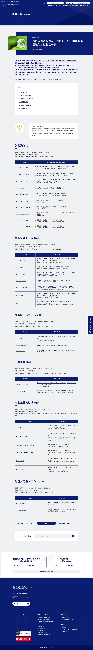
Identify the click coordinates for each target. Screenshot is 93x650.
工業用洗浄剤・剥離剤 (44, 619)
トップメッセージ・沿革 (22, 624)
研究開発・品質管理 (21, 621)
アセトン (47, 169)
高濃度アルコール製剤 (26, 98)
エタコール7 (19, 338)
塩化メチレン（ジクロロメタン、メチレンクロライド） (50, 166)
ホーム (13, 18)
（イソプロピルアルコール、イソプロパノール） (52, 350)
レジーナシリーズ (43, 249)
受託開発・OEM (42, 628)
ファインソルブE (20, 260)
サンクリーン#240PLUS (22, 437)
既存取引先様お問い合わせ (68, 619)
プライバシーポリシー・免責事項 (69, 629)
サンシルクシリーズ (60, 413)
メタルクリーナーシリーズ (31, 156)
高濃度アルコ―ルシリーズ (31, 326)
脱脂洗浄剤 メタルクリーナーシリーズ (68, 523)
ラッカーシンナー (40, 173)
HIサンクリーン (20, 427)
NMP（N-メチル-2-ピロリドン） (45, 301)
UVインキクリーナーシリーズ (45, 413)
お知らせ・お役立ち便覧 (44, 634)
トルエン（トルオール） (54, 502)
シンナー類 (41, 626)
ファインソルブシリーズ (31, 249)
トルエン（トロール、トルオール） (44, 179)
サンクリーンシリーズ (30, 413)
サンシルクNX (20, 461)
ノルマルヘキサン (52, 187)
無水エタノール (41, 345)
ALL (46, 523)
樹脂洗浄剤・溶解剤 (25, 95)
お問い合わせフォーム (40, 79)
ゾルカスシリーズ (47, 373)
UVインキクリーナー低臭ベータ (24, 452)
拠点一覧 (18, 626)
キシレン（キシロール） (42, 193)
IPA (38, 350)
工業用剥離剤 (23, 102)
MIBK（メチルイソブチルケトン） (59, 272)
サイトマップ (65, 631)
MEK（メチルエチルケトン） (60, 173)
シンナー (43, 187)
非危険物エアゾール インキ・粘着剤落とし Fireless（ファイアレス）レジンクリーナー (25, 523)
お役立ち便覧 (65, 6)
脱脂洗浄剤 (23, 92)
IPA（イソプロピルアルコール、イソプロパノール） (50, 336)
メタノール (68, 336)
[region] (46, 195)
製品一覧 (18, 18)
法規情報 (64, 627)
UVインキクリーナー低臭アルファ (25, 445)
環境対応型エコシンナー (26, 108)
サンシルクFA (20, 469)
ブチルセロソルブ (55, 280)
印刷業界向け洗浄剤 (25, 105)
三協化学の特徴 (20, 619)
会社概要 (18, 628)
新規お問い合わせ (66, 617)
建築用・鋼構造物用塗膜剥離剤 (46, 621)
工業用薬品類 (42, 624)
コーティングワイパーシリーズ (32, 373)
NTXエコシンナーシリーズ (31, 492)
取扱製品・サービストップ (45, 617)
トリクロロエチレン (55, 193)
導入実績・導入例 (74, 6)
